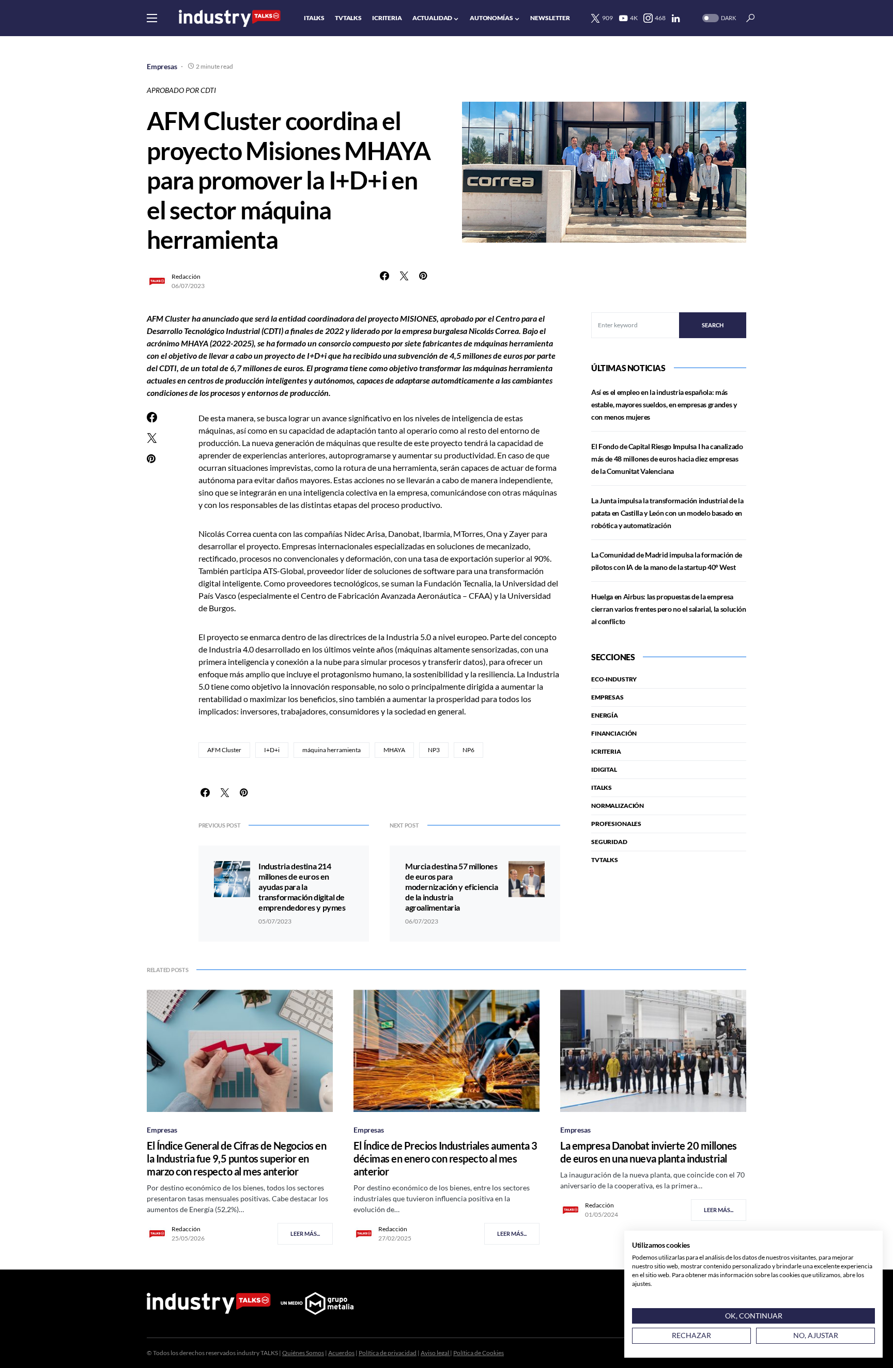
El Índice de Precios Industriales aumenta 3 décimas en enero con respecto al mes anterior (445, 1158)
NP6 (468, 750)
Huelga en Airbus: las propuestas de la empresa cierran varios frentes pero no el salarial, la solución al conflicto (668, 609)
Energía (604, 715)
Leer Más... (305, 1233)
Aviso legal (435, 1353)
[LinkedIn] (676, 18)
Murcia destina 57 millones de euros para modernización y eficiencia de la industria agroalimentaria (451, 886)
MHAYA (394, 750)
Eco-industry (614, 679)
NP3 (434, 750)
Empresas (162, 66)
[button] (152, 18)
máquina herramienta (331, 750)
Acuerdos (341, 1353)
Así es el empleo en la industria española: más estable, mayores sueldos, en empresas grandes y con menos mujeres (664, 404)
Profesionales (616, 824)
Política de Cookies (478, 1353)
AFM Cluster (224, 750)
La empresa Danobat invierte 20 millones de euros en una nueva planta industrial (648, 1152)
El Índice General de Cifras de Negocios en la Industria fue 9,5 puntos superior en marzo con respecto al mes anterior (236, 1158)
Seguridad (609, 842)
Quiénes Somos (303, 1353)
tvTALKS (604, 860)
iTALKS (601, 787)
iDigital (604, 769)
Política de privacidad (388, 1353)
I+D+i (272, 750)
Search (712, 325)
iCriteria (606, 751)
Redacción (186, 276)
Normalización (617, 805)
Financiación (614, 733)
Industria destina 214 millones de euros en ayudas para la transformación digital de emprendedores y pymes (302, 886)
